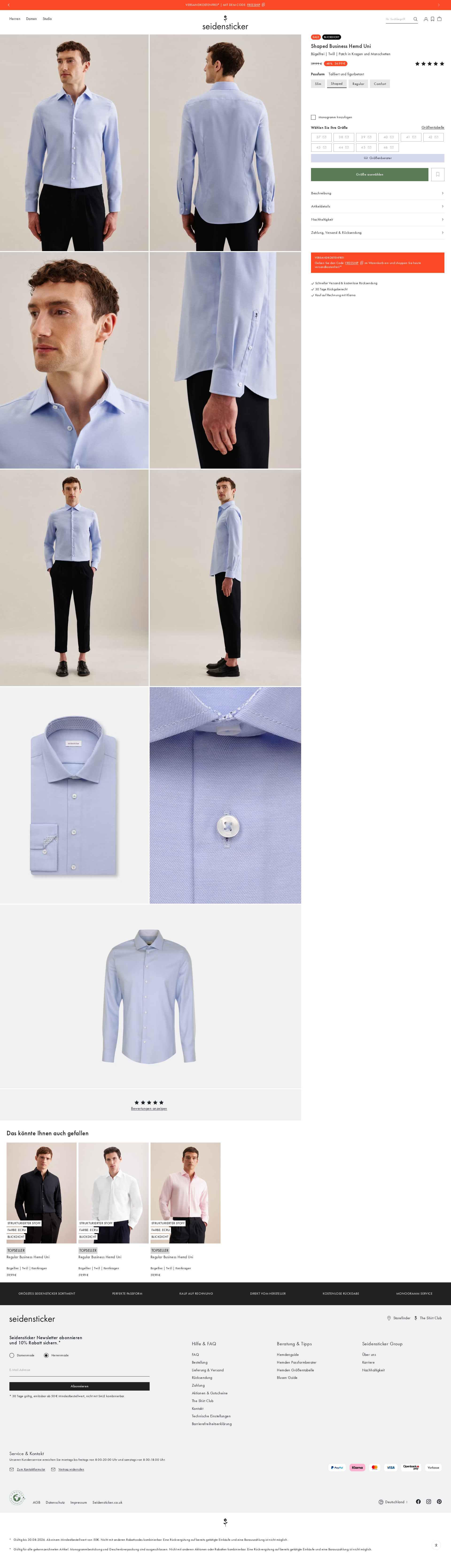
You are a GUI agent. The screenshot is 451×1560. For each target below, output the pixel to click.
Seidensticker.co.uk (107, 1502)
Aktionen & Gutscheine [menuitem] (210, 1393)
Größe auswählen (369, 174)
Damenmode (26, 1355)
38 (341, 137)
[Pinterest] (439, 1501)
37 (318, 137)
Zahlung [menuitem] (198, 1385)
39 (363, 137)
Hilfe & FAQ (204, 1343)
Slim (318, 84)
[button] (149, 1108)
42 (430, 137)
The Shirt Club (431, 1318)
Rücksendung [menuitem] (202, 1377)
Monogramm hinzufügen (335, 117)
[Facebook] (418, 1501)
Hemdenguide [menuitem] (288, 1354)
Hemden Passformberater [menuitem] (297, 1362)
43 (318, 147)
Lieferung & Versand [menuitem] (208, 1370)
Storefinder (402, 1318)
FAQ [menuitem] (195, 1354)
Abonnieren (79, 1386)
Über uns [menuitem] (369, 1354)
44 (341, 147)
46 (386, 147)
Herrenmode (60, 1355)
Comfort (380, 84)
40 (386, 137)
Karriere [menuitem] (368, 1362)
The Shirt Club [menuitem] (203, 1401)
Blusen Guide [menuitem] (287, 1377)
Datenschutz (55, 1502)
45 (363, 147)
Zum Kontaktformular (31, 1469)
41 (408, 137)
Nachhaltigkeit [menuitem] (373, 1370)
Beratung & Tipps (294, 1343)
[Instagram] (428, 1501)
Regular (358, 84)
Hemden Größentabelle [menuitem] (295, 1370)
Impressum (78, 1502)
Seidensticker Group (382, 1343)
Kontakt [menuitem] (197, 1408)
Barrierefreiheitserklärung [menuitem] (212, 1424)
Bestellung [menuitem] (200, 1362)
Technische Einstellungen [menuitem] (211, 1416)
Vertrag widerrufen (71, 1469)
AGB (36, 1502)
